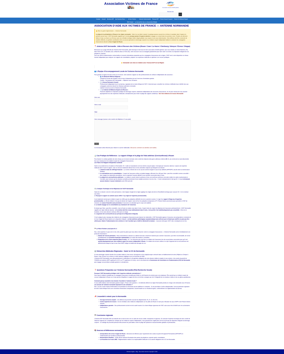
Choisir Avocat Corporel (166, 19)
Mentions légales (131, 351)
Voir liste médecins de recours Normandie (171, 93)
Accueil (104, 19)
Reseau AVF (155, 19)
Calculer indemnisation (145, 19)
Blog (137, 351)
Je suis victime (132, 19)
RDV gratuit (130, 22)
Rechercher (170, 11)
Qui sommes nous (120, 19)
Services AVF (110, 19)
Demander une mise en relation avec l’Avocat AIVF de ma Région (143, 63)
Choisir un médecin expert (181, 19)
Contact (98, 19)
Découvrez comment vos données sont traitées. (143, 147)
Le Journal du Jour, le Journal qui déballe (146, 22)
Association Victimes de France (131, 4)
